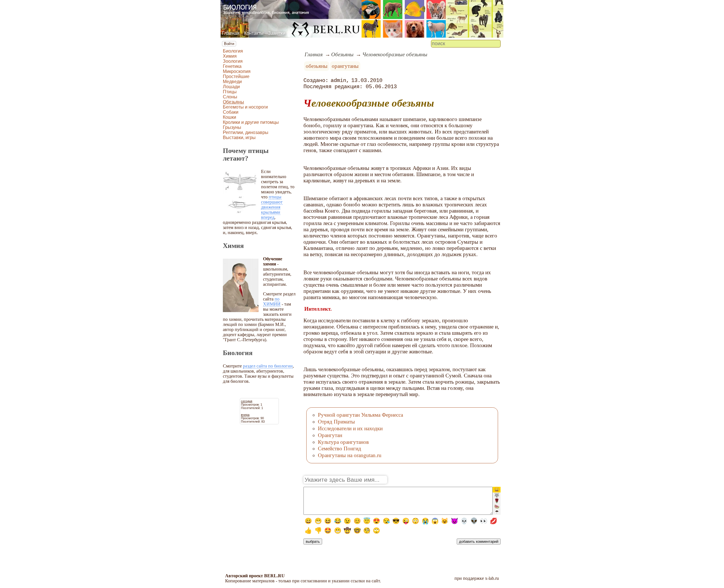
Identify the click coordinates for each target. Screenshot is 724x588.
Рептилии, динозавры (245, 132)
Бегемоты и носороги (245, 107)
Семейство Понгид (339, 448)
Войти (229, 44)
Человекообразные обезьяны (394, 54)
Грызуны (232, 127)
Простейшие (236, 76)
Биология (233, 51)
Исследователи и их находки (350, 428)
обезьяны (316, 66)
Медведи (232, 81)
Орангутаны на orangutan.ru (350, 455)
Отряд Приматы (336, 422)
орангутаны (345, 66)
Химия (230, 56)
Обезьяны (233, 102)
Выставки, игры (239, 137)
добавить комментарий (478, 541)
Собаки (230, 112)
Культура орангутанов (343, 442)
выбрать (313, 541)
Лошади (231, 86)
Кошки (229, 117)
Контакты (254, 33)
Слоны (230, 96)
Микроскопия (237, 71)
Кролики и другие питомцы (251, 122)
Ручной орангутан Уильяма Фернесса (360, 415)
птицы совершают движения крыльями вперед (272, 207)
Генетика (232, 66)
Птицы (230, 91)
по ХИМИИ (272, 301)
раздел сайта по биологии (268, 366)
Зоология (233, 61)
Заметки (276, 33)
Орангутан (330, 435)
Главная (231, 33)
